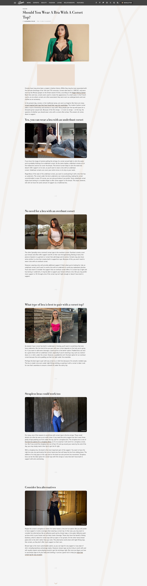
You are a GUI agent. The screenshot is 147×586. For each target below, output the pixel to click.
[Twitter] (110, 3)
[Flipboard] (103, 3)
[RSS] (118, 3)
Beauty (44, 3)
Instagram (83, 156)
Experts (36, 3)
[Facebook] (96, 3)
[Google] (114, 3)
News (29, 3)
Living (59, 3)
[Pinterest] (100, 3)
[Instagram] (107, 3)
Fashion (52, 3)
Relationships (69, 3)
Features (80, 3)
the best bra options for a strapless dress (38, 442)
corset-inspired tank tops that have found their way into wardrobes (46, 105)
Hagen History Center (79, 93)
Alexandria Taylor (29, 21)
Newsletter (128, 3)
